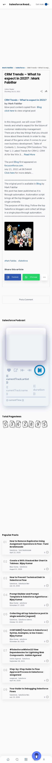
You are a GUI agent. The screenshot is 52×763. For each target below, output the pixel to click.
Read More (29, 154)
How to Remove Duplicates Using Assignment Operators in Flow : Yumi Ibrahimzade (29, 544)
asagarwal (13, 678)
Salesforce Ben (23, 584)
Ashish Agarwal (15, 659)
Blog (39, 107)
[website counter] (26, 424)
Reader (12, 89)
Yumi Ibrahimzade (24, 550)
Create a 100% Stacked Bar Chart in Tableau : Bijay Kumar (28, 562)
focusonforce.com (13, 165)
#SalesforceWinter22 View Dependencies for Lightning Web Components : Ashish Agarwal (27, 652)
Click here (9, 172)
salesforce (23, 603)
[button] (4, 4)
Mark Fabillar (10, 261)
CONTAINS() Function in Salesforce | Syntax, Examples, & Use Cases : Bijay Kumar (29, 633)
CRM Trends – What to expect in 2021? (25, 100)
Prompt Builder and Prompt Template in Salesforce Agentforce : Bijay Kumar (29, 597)
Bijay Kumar (14, 567)
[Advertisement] (26, 35)
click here (9, 110)
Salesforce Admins (25, 620)
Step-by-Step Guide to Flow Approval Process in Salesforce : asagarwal (27, 672)
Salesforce (23, 261)
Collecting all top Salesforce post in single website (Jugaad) (29, 615)
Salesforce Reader (20, 4)
